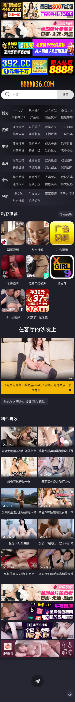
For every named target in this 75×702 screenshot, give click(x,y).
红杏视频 (18, 201)
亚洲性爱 (18, 143)
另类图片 (67, 167)
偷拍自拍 (34, 143)
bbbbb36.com (37, 84)
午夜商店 (34, 194)
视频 (5, 130)
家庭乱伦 (34, 177)
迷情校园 (18, 184)
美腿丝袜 (18, 167)
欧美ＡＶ (51, 127)
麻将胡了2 (18, 117)
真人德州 (34, 110)
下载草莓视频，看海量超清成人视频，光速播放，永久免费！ (37, 387)
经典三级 (34, 151)
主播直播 (51, 134)
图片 (5, 163)
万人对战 (51, 110)
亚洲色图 (34, 160)
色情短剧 (34, 201)
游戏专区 (67, 110)
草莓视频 (51, 194)
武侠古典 (67, 177)
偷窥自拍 (18, 160)
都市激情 (18, 177)
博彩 (5, 113)
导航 (5, 196)
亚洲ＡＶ (18, 127)
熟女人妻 (18, 134)
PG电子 (18, 110)
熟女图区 (51, 167)
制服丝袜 (18, 151)
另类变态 (67, 151)
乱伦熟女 (51, 151)
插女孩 (18, 194)
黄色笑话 (51, 184)
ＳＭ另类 (67, 134)
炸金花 (34, 117)
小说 (5, 180)
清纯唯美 (34, 167)
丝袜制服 (34, 134)
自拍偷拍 (34, 127)
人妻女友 (51, 177)
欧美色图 (51, 160)
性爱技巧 (67, 184)
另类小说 (34, 184)
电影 (5, 146)
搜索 (66, 95)
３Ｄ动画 (67, 127)
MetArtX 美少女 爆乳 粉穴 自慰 (24, 401)
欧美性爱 (67, 143)
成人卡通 (51, 143)
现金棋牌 (51, 117)
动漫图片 (67, 160)
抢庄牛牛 (67, 117)
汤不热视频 (67, 194)
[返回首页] (70, 693)
